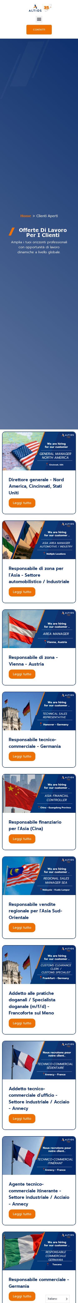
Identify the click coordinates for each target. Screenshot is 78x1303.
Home (25, 216)
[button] (39, 19)
